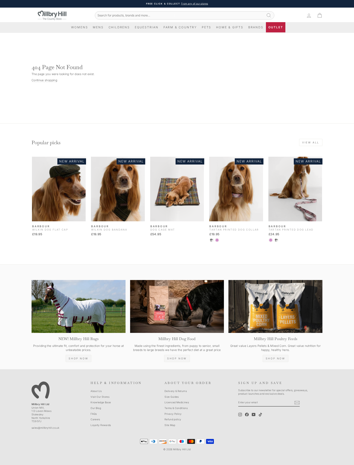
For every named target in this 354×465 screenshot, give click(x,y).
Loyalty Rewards (101, 425)
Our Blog (96, 408)
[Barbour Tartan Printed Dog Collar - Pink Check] (217, 240)
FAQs (94, 413)
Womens (79, 27)
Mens (98, 27)
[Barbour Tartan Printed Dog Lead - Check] (276, 240)
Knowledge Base (101, 402)
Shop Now (78, 358)
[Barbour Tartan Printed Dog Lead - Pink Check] (271, 240)
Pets (206, 27)
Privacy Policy (173, 413)
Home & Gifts (229, 27)
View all (310, 142)
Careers (95, 419)
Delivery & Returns (176, 391)
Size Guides (172, 396)
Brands (255, 27)
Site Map (170, 425)
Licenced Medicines (177, 402)
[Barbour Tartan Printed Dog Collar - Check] (211, 240)
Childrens (119, 27)
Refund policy (173, 419)
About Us (96, 391)
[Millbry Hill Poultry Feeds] (275, 306)
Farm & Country (180, 27)
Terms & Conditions (176, 408)
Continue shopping (44, 80)
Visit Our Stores (100, 396)
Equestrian (147, 27)
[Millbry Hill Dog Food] (177, 306)
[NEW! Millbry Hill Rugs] (79, 306)
